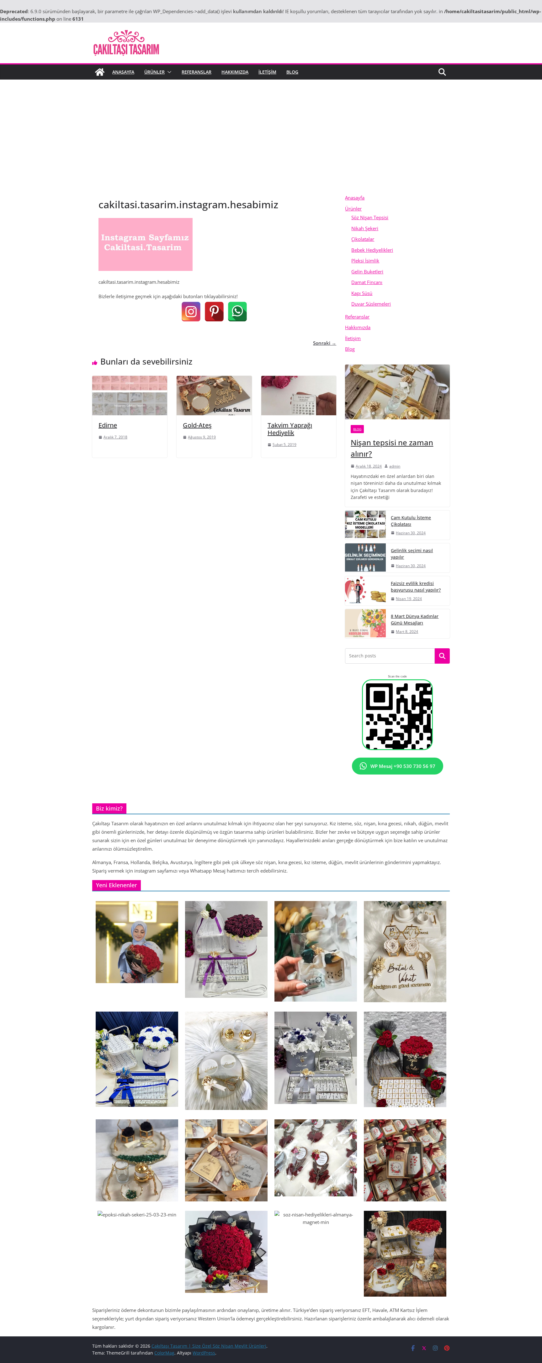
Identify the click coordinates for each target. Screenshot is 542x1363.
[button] (168, 72)
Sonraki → (324, 343)
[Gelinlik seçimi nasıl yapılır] (365, 558)
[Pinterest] (214, 312)
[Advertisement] (271, 145)
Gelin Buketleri (367, 271)
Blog (292, 72)
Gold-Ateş (197, 425)
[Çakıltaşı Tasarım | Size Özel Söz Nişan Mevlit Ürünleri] (99, 72)
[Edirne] (129, 379)
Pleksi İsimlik (365, 260)
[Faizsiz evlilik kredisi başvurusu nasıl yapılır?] (365, 590)
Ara (442, 656)
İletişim (267, 72)
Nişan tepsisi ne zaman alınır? (392, 448)
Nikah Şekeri (364, 228)
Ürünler (154, 72)
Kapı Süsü (361, 293)
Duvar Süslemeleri (371, 304)
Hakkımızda (234, 72)
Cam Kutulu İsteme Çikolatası (411, 521)
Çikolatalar (362, 239)
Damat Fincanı (366, 282)
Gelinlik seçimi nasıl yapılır (412, 553)
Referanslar (196, 72)
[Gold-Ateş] (214, 379)
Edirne (107, 425)
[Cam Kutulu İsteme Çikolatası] (365, 525)
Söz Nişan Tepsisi (369, 217)
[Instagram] (191, 312)
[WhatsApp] (237, 312)
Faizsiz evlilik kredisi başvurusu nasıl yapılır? (416, 586)
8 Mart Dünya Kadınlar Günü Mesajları (414, 619)
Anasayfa (123, 72)
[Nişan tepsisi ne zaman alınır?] (397, 392)
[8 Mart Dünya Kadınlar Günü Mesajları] (365, 623)
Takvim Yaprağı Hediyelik (290, 429)
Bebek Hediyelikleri (372, 250)
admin (394, 466)
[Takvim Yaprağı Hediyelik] (298, 379)
